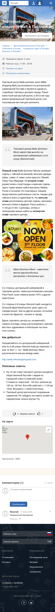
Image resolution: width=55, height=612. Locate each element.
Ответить (14, 519)
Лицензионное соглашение (36, 569)
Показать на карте (14, 68)
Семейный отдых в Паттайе (36, 48)
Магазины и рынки (11, 48)
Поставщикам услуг (39, 557)
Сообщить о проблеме (12, 582)
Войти (50, 482)
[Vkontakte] (31, 602)
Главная (6, 45)
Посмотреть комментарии (18, 73)
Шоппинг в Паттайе (11, 51)
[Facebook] (24, 602)
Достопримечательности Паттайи (29, 45)
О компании (7, 557)
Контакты (6, 562)
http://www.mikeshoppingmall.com (19, 359)
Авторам (34, 562)
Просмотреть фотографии (37, 35)
